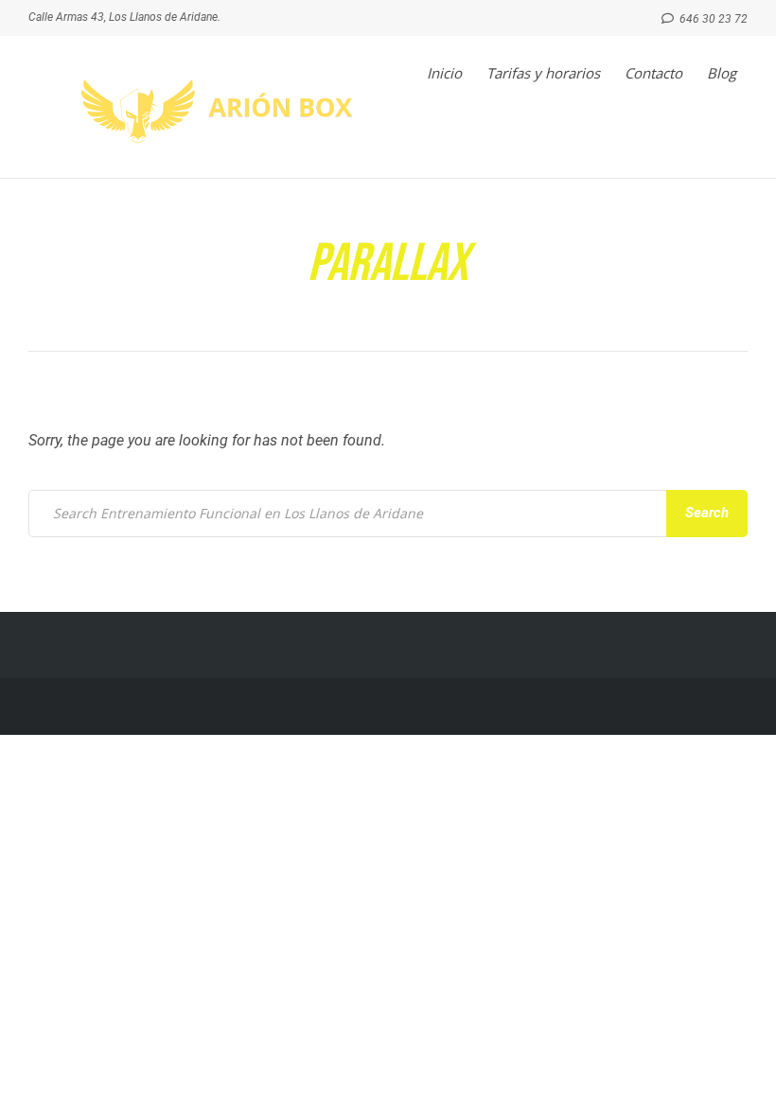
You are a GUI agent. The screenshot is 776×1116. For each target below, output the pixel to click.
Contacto (653, 72)
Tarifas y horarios (543, 72)
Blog (721, 72)
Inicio (444, 72)
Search (707, 512)
